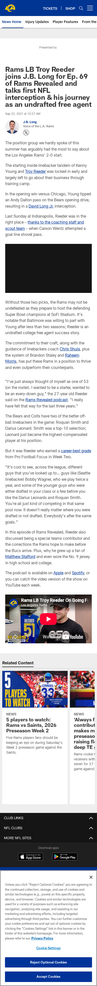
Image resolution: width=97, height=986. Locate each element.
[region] (48, 928)
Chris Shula (70, 348)
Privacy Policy (42, 938)
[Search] (81, 8)
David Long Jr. (41, 206)
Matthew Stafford (20, 556)
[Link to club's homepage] (10, 6)
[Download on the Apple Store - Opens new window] (30, 857)
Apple (58, 572)
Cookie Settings (48, 948)
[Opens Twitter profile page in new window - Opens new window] (26, 133)
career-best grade (76, 450)
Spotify (78, 572)
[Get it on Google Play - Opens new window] (65, 859)
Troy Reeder (35, 171)
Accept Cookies (49, 976)
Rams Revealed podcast (46, 399)
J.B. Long (30, 122)
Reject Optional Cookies (48, 962)
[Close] (91, 877)
